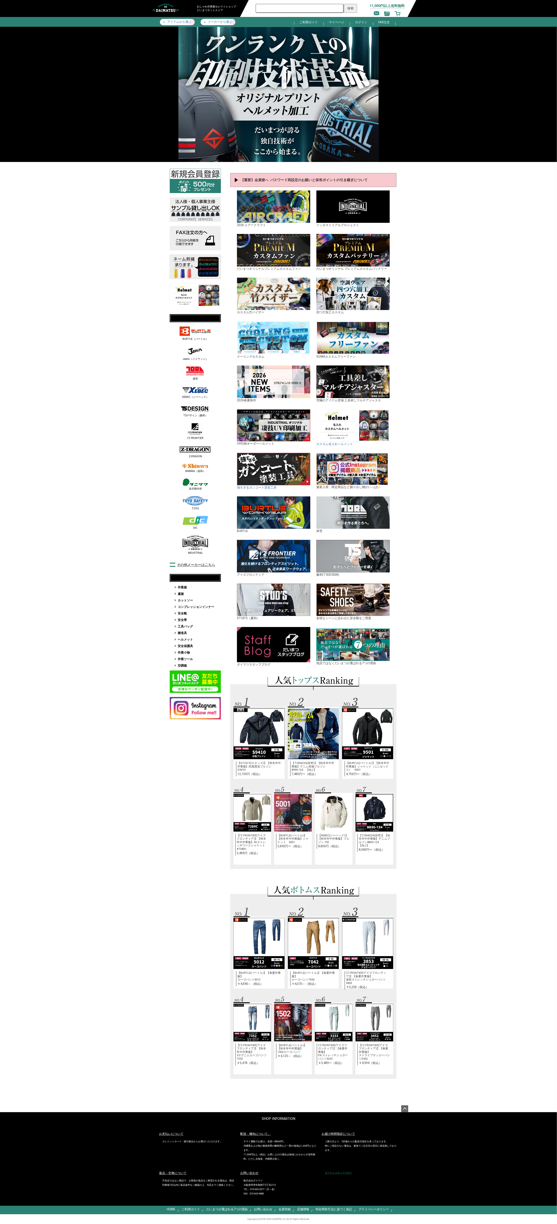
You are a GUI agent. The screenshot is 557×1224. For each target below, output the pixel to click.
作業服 (182, 587)
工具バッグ (185, 626)
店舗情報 (303, 1209)
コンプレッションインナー (196, 607)
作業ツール (185, 659)
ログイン (361, 22)
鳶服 (181, 593)
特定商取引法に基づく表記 (333, 1209)
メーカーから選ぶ (219, 21)
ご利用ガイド (308, 22)
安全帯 (182, 620)
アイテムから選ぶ (178, 21)
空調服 (182, 665)
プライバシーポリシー (373, 1209)
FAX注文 (384, 22)
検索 (350, 8)
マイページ (336, 22)
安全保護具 (185, 646)
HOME (171, 1209)
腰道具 (182, 633)
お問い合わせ (263, 1209)
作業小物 (184, 652)
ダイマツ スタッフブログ (338, 1172)
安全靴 (182, 613)
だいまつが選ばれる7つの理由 (227, 1209)
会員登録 (284, 1209)
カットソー (185, 600)
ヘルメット (185, 639)
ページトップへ (404, 1108)
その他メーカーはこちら (196, 565)
